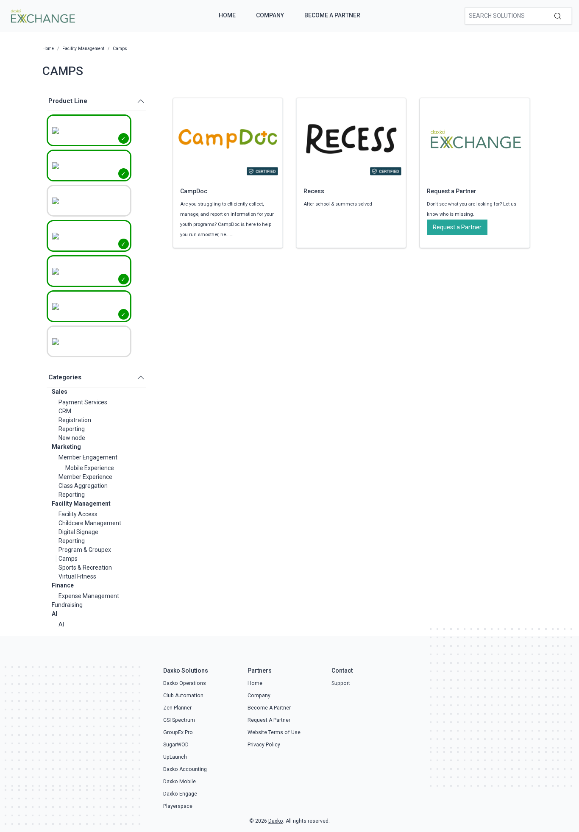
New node (71, 437)
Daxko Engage (180, 794)
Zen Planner (177, 708)
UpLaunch (175, 757)
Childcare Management (89, 523)
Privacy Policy (264, 745)
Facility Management (81, 503)
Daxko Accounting (185, 769)
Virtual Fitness (77, 576)
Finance (63, 585)
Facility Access (77, 514)
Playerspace (177, 806)
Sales (59, 391)
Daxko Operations (184, 683)
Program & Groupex (84, 549)
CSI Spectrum (179, 720)
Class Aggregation (83, 485)
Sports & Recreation (85, 567)
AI (54, 613)
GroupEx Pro (178, 732)
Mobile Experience (89, 468)
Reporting (71, 429)
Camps (68, 558)
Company (270, 15)
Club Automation (183, 695)
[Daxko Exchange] (42, 15)
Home (227, 15)
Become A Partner (332, 15)
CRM (64, 411)
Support (340, 683)
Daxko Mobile (179, 782)
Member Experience (85, 476)
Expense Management (88, 596)
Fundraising (67, 604)
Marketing (66, 446)
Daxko (275, 821)
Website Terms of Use (274, 732)
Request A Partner (269, 720)
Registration (74, 420)
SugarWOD (176, 745)
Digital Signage (78, 532)
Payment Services (82, 402)
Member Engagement (87, 457)
